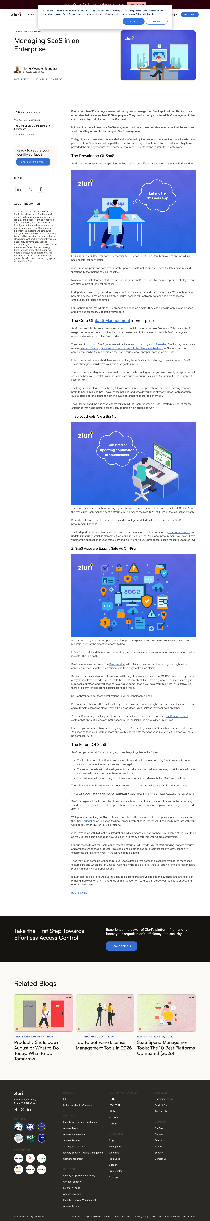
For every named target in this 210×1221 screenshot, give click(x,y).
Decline (156, 21)
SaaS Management (112, 320)
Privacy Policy (141, 1216)
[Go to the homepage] (16, 14)
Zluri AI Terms (189, 1216)
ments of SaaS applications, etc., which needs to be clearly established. (121, 348)
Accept (133, 21)
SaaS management (177, 716)
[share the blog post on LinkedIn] (19, 190)
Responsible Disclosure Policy (97, 1216)
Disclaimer (156, 1216)
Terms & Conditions (123, 1216)
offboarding (160, 344)
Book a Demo (79, 892)
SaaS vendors (117, 664)
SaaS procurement (179, 532)
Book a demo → (121, 946)
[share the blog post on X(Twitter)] (30, 190)
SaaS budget (84, 820)
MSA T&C (76, 1216)
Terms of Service (172, 1216)
